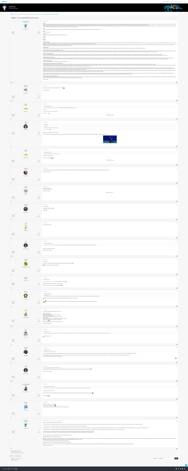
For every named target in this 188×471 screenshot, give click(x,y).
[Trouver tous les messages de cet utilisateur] (13, 82)
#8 (176, 204)
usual (26, 186)
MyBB (16, 468)
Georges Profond (25, 21)
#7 (176, 186)
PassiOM (25, 347)
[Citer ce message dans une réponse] (177, 82)
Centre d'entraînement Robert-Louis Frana (24, 14)
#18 (176, 384)
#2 (176, 85)
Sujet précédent (13, 451)
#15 (176, 329)
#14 (176, 309)
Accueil (164, 1)
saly (25, 309)
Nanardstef (26, 420)
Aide (172, 1)
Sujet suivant (19, 451)
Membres (168, 1)
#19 (176, 402)
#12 (176, 277)
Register (180, 1)
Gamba (25, 259)
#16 (176, 347)
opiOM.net (4, 1)
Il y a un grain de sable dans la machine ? (48, 111)
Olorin (26, 122)
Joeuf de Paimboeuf (26, 384)
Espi (26, 241)
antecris (25, 291)
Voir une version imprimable (17, 458)
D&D (9, 468)
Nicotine (25, 204)
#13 (176, 291)
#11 (176, 259)
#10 (176, 241)
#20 (176, 420)
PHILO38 (25, 277)
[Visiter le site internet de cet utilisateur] (11, 82)
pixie (26, 329)
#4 (176, 122)
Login (185, 1)
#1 (176, 21)
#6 (176, 168)
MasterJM (26, 85)
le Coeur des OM (35, 14)
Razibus (25, 402)
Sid (25, 223)
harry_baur (26, 168)
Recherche (176, 1)
